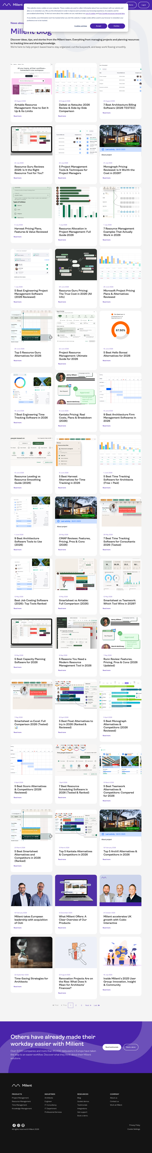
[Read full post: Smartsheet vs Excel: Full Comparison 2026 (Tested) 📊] (31, 695)
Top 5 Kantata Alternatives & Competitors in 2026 (75, 853)
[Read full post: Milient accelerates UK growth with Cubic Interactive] (120, 890)
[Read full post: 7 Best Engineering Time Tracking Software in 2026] (31, 388)
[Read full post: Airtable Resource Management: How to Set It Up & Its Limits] (31, 78)
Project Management (20, 1098)
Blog (79, 1098)
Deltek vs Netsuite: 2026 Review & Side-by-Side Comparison (74, 108)
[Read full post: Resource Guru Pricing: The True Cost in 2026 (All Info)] (76, 264)
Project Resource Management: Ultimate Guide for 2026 (73, 356)
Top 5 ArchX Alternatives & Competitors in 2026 (120, 853)
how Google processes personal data (112, 13)
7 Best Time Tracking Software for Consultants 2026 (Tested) (119, 541)
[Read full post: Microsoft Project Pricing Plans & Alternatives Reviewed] (120, 264)
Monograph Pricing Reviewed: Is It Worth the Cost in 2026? (119, 170)
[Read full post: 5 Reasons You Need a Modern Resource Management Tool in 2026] (76, 633)
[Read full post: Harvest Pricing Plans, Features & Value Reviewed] (31, 202)
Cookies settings (80, 26)
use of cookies (91, 13)
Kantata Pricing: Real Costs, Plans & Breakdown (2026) (75, 418)
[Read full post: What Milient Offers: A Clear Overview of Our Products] (76, 890)
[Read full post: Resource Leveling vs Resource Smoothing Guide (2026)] (31, 450)
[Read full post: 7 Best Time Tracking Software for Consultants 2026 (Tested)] (120, 512)
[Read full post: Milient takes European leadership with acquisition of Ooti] (31, 890)
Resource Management (21, 1101)
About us (113, 1098)
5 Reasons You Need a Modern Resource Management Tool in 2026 (75, 662)
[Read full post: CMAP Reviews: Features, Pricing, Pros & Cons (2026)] (76, 512)
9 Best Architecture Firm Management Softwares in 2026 (119, 418)
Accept (98, 26)
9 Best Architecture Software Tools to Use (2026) (28, 541)
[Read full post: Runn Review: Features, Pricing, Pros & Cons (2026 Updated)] (120, 633)
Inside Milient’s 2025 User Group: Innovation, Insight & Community (119, 982)
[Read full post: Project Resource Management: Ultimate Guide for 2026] (76, 326)
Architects (49, 1098)
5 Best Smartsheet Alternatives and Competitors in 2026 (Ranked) (27, 856)
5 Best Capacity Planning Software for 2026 (29, 661)
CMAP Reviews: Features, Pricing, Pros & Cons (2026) (74, 541)
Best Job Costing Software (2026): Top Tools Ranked (31, 602)
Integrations (82, 1108)
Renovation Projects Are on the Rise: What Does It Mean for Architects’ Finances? (76, 983)
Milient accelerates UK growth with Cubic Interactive (117, 920)
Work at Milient (116, 1105)
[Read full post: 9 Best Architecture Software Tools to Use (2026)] (31, 512)
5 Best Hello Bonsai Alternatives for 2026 (116, 354)
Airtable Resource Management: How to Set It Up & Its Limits (31, 108)
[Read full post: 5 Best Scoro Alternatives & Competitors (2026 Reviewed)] (31, 760)
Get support (82, 1112)
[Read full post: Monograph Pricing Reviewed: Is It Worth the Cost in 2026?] (120, 140)
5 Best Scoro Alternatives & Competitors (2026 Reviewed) (30, 789)
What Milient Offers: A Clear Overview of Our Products (73, 920)
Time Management (19, 1105)
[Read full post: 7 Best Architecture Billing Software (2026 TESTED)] (120, 78)
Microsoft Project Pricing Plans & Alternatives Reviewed (119, 294)
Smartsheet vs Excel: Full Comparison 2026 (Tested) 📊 (31, 724)
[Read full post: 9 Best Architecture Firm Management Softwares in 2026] (120, 388)
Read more (17, 116)
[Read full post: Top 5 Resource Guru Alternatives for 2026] (31, 326)
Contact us (114, 1101)
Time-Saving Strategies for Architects (31, 980)
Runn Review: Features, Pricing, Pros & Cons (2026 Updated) (120, 662)
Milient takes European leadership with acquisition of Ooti (31, 920)
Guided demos (83, 1101)
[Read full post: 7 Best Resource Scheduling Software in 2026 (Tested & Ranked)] (76, 760)
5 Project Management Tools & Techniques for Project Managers (73, 170)
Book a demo (131, 1047)
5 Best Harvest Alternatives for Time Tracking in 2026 (72, 479)
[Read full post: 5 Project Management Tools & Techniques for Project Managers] (76, 140)
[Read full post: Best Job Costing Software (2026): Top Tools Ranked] (31, 574)
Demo (131, 5)
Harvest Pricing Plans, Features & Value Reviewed (31, 230)
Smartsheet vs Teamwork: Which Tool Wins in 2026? (119, 602)
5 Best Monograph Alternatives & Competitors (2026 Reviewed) (115, 726)
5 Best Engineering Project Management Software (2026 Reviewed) (31, 294)
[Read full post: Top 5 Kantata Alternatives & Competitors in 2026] (76, 825)
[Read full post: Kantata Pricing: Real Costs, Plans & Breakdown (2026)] (76, 388)
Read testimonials (111, 1047)
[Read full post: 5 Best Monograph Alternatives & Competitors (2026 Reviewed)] (120, 695)
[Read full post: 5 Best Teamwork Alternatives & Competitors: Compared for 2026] (120, 760)
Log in (144, 5)
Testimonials (82, 1105)
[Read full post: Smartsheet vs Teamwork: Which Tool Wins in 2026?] (120, 574)
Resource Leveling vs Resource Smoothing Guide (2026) (27, 479)
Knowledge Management (22, 1108)
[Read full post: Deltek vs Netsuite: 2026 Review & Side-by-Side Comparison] (76, 78)
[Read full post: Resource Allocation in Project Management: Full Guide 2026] (76, 202)
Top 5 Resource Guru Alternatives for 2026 (27, 354)
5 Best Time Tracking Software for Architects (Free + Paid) (118, 479)
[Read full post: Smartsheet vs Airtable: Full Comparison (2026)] (76, 574)
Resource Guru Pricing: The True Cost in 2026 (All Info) (75, 294)
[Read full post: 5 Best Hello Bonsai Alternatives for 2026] (120, 326)
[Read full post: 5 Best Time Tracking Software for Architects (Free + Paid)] (120, 450)
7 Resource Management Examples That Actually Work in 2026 (118, 232)
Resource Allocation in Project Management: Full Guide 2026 (75, 232)
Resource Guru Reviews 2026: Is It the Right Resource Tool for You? (29, 170)
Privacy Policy (134, 1125)
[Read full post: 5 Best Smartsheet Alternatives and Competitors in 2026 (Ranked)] (31, 825)
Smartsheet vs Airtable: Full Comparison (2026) (74, 602)
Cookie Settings (133, 1129)
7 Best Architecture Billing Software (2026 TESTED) (119, 106)
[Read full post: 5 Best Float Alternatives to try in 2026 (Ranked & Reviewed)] (76, 695)
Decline (116, 26)
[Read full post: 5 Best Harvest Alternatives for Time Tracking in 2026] (76, 450)
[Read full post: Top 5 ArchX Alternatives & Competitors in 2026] (120, 825)
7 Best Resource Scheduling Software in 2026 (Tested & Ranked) (74, 789)
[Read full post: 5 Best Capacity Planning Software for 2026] (31, 633)
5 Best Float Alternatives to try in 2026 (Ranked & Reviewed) (76, 724)
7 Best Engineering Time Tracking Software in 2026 (31, 416)
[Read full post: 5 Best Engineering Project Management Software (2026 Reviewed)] (31, 264)
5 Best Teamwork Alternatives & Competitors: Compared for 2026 (118, 791)
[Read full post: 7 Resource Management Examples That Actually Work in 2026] (120, 202)
